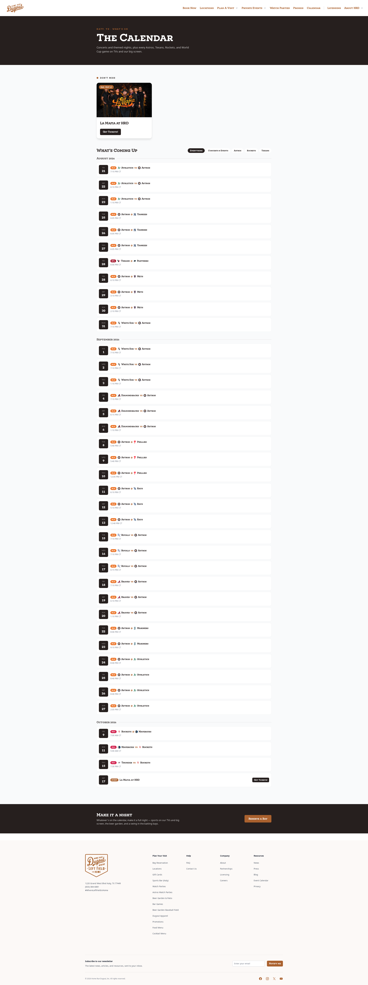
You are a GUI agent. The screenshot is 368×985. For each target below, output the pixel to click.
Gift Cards (157, 874)
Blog (256, 874)
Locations (207, 7)
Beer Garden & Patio (162, 898)
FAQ (188, 862)
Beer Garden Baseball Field (166, 910)
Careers (224, 880)
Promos (298, 7)
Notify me (275, 963)
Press (256, 868)
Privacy (257, 886)
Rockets (251, 150)
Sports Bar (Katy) (160, 880)
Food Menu (158, 927)
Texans (265, 150)
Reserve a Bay (258, 818)
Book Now (189, 7)
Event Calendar (261, 880)
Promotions (158, 921)
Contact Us (191, 868)
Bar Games (158, 904)
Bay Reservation (160, 862)
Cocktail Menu (159, 933)
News (256, 862)
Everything (196, 150)
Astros (237, 150)
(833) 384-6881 (92, 886)
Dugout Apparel (160, 915)
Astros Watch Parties (162, 892)
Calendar (313, 7)
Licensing (334, 7)
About (223, 862)
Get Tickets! (110, 131)
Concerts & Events (218, 150)
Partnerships (226, 868)
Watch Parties (280, 7)
